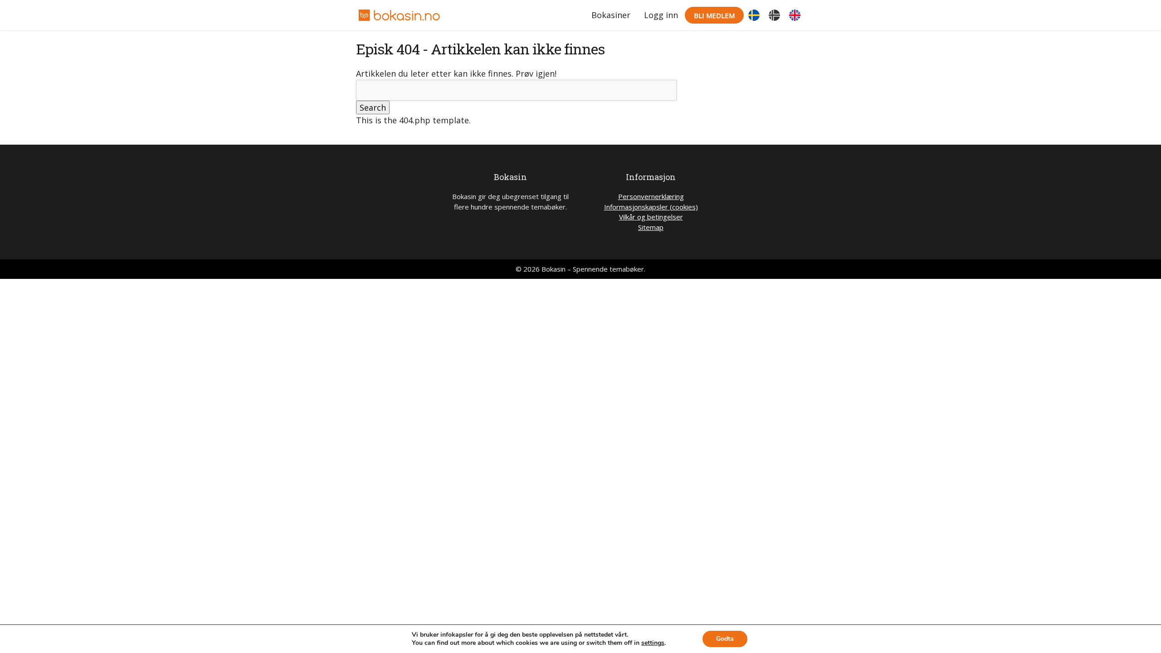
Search (373, 107)
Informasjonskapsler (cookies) (651, 206)
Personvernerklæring (651, 196)
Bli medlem (714, 15)
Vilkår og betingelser (651, 216)
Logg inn (661, 15)
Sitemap (650, 227)
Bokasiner (610, 15)
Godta (725, 638)
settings (652, 643)
